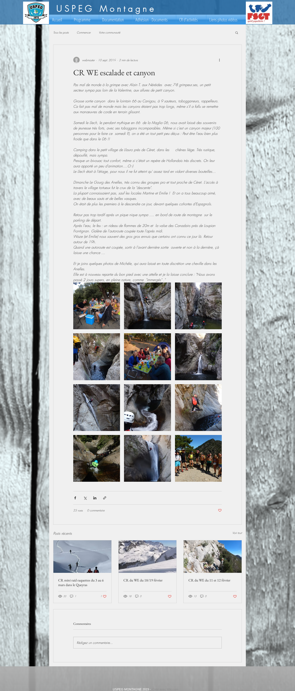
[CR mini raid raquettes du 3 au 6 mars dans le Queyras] (82, 556)
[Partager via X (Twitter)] (85, 498)
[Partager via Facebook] (75, 498)
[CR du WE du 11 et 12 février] (213, 556)
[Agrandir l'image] (96, 305)
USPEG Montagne (106, 8)
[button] (237, 32)
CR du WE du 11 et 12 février (209, 580)
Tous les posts (61, 32)
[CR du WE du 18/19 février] (148, 556)
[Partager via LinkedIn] (95, 498)
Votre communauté (109, 32)
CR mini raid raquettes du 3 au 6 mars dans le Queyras (81, 582)
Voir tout (237, 533)
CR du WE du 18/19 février (143, 580)
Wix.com (172, 689)
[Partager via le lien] (105, 498)
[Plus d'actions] (219, 60)
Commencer (84, 32)
